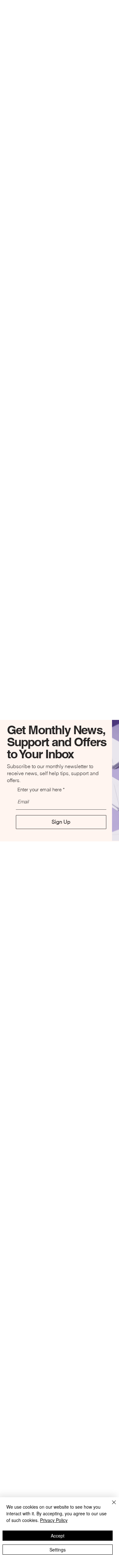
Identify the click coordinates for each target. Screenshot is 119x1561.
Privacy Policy (54, 1520)
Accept (57, 1535)
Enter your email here (39, 789)
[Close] (110, 1506)
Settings (58, 1549)
